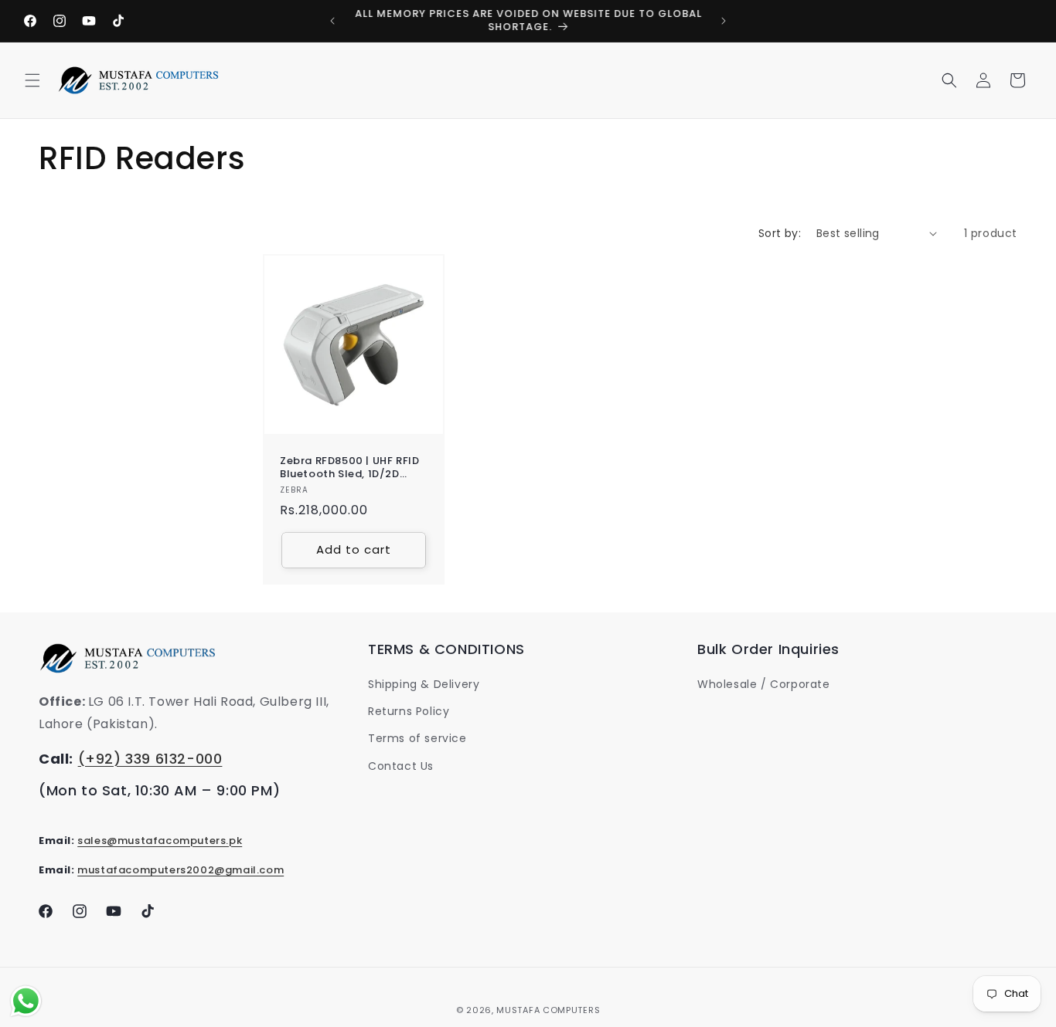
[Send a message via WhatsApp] (26, 1001)
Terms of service (417, 738)
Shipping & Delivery (423, 684)
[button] (32, 80)
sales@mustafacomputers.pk (159, 840)
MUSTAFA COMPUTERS (548, 1010)
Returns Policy (408, 711)
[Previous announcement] (332, 21)
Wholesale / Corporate (763, 684)
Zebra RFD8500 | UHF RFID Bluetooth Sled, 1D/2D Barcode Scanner (349, 468)
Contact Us (401, 766)
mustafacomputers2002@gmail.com (180, 870)
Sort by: (779, 233)
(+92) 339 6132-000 (150, 758)
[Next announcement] (724, 21)
